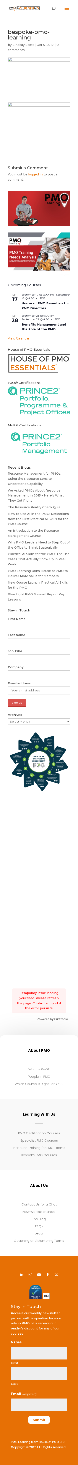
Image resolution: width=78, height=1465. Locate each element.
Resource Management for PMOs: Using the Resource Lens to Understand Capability (34, 479)
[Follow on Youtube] (39, 1274)
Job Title (15, 651)
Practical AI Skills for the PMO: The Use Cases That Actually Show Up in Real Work (39, 559)
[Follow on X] (56, 1274)
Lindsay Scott (23, 45)
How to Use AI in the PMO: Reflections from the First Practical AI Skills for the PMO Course (38, 519)
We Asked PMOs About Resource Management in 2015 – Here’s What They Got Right (36, 496)
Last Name (16, 635)
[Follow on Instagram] (30, 1274)
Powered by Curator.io (52, 1019)
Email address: (19, 683)
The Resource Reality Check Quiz (34, 507)
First (14, 1363)
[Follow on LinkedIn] (21, 1274)
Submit (39, 1420)
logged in (35, 174)
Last (14, 1384)
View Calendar (18, 338)
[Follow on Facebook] (47, 1274)
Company (15, 667)
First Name (17, 619)
